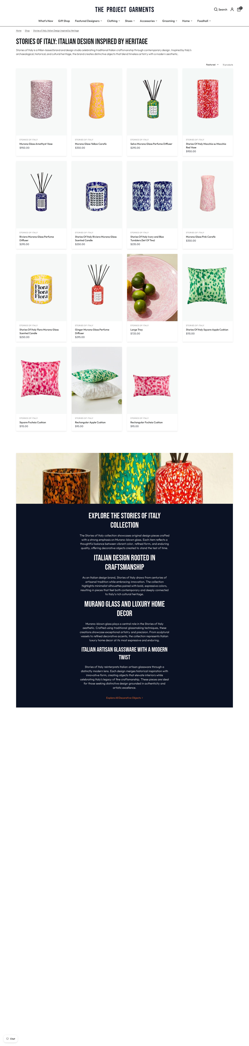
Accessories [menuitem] (147, 21)
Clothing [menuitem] (112, 21)
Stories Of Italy (28, 139)
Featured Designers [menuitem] (87, 21)
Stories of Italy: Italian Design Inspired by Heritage (56, 30)
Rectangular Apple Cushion (90, 422)
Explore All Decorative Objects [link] (123, 697)
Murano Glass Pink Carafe (200, 236)
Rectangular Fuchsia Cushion (146, 422)
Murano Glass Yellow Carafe (91, 143)
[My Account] (232, 9)
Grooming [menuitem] (168, 21)
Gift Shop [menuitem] (64, 21)
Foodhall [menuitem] (202, 21)
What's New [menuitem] (45, 21)
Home (18, 30)
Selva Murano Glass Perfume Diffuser (151, 143)
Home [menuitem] (186, 21)
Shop (27, 30)
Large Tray (136, 329)
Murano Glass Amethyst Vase (36, 143)
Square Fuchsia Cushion (32, 422)
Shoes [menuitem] (128, 21)
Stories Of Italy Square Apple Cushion (207, 329)
